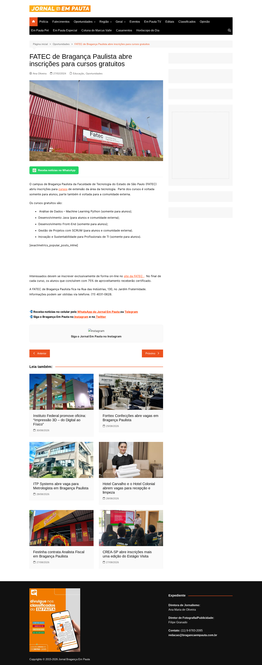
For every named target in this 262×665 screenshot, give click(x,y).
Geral (119, 21)
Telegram (131, 312)
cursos (62, 189)
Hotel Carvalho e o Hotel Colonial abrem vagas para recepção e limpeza (129, 488)
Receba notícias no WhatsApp (56, 170)
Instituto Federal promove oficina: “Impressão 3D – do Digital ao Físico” (59, 420)
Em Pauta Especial (65, 30)
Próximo (150, 353)
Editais (169, 21)
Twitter (100, 317)
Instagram (81, 317)
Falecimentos (61, 21)
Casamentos (124, 30)
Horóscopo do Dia (147, 30)
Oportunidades (83, 21)
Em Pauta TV (152, 21)
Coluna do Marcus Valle (96, 30)
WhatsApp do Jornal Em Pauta (98, 312)
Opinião (205, 21)
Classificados (187, 21)
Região (104, 21)
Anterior (41, 353)
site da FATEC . (134, 276)
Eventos (135, 21)
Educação (78, 73)
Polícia (43, 21)
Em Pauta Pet (40, 30)
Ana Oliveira (40, 73)
